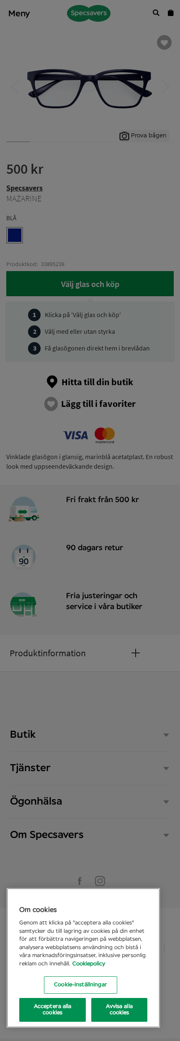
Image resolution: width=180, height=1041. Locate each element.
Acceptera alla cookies (53, 1010)
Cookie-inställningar (80, 985)
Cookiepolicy (88, 964)
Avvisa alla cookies (119, 1010)
